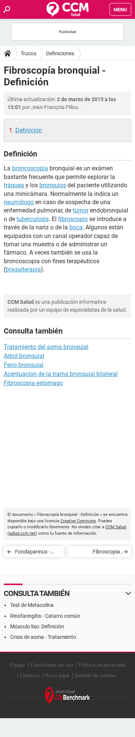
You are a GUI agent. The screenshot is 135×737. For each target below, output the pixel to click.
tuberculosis (32, 219)
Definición (28, 130)
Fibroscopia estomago (33, 383)
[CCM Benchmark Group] (68, 696)
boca (75, 227)
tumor (80, 210)
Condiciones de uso (51, 665)
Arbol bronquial (24, 355)
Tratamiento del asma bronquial (46, 346)
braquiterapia (23, 269)
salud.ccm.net (22, 533)
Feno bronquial (24, 364)
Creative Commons (78, 521)
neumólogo (19, 202)
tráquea (14, 185)
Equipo (17, 665)
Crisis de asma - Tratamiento (43, 637)
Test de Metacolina (32, 605)
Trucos (28, 53)
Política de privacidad (102, 665)
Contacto (29, 675)
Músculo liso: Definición (37, 626)
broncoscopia (30, 168)
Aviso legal (57, 675)
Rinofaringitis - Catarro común (45, 616)
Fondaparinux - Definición (32, 553)
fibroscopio (73, 219)
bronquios (52, 185)
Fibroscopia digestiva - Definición (96, 553)
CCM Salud (115, 527)
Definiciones (60, 53)
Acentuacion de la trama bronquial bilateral (61, 374)
